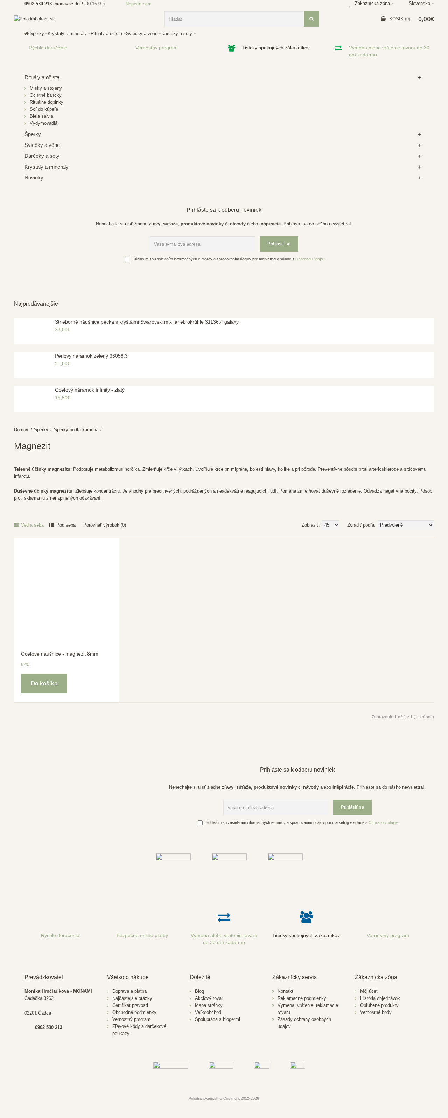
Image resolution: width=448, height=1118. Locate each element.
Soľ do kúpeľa (44, 109)
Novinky (33, 178)
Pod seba (65, 525)
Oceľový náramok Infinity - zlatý (90, 390)
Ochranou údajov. (310, 259)
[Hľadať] (311, 19)
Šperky (41, 429)
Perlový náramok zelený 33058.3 (91, 356)
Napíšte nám (139, 3)
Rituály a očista (41, 77)
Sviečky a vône (42, 145)
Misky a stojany (46, 88)
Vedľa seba (32, 525)
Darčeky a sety (41, 156)
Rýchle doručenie (48, 47)
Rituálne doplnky (46, 102)
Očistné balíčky (46, 95)
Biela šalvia (41, 116)
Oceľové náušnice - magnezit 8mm (59, 654)
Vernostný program (156, 47)
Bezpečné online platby (142, 935)
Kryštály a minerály (46, 167)
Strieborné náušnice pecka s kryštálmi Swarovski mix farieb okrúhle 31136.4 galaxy (147, 322)
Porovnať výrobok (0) (104, 525)
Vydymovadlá (43, 123)
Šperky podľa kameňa (76, 429)
